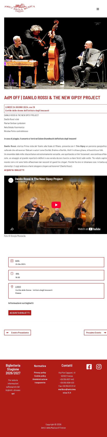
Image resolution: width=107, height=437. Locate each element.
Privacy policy (40, 372)
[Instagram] (99, 367)
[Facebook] (89, 367)
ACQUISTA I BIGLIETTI (14, 170)
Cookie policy (40, 376)
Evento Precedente (20, 332)
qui (13, 393)
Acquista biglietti (20, 312)
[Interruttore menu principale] (98, 9)
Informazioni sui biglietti (21, 303)
